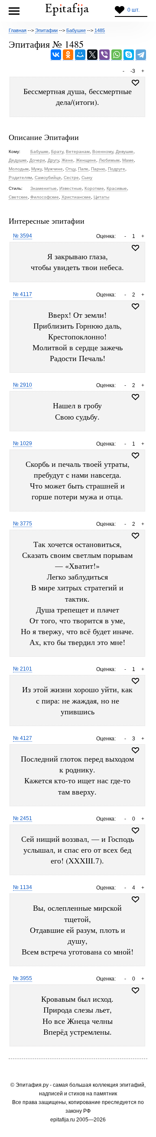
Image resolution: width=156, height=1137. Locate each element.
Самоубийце (48, 177)
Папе (83, 168)
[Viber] (104, 54)
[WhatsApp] (116, 54)
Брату (57, 151)
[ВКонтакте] (56, 54)
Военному (102, 151)
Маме (128, 160)
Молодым (19, 168)
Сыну (86, 177)
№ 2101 (22, 669)
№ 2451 (22, 818)
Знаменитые (43, 188)
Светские (18, 197)
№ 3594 (22, 236)
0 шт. (133, 10)
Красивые (117, 188)
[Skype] (129, 54)
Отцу (70, 168)
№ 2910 (22, 385)
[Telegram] (141, 54)
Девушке (124, 151)
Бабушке (39, 151)
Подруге (116, 168)
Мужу (36, 168)
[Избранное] (135, 248)
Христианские (76, 197)
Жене (67, 160)
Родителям (20, 177)
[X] (92, 54)
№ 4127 (22, 738)
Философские (44, 197)
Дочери (37, 160)
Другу (53, 160)
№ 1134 (22, 887)
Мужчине (53, 168)
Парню (98, 168)
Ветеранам (78, 151)
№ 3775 (22, 524)
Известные (70, 188)
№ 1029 (22, 443)
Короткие (94, 188)
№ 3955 (22, 978)
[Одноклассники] (68, 54)
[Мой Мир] (80, 54)
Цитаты (101, 197)
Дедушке (18, 160)
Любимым (109, 160)
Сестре (71, 177)
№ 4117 (22, 294)
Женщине (86, 160)
